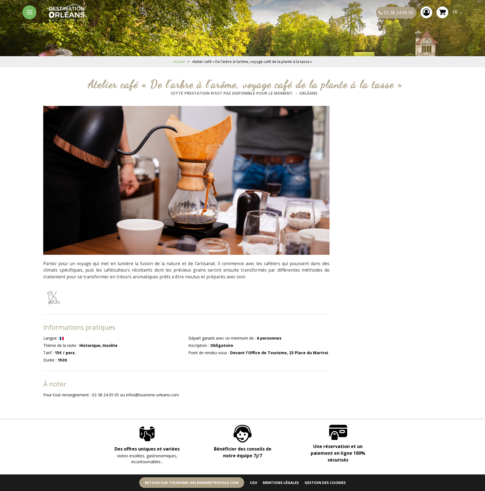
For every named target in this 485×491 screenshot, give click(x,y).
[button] (442, 12)
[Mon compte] (426, 12)
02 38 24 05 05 (398, 13)
